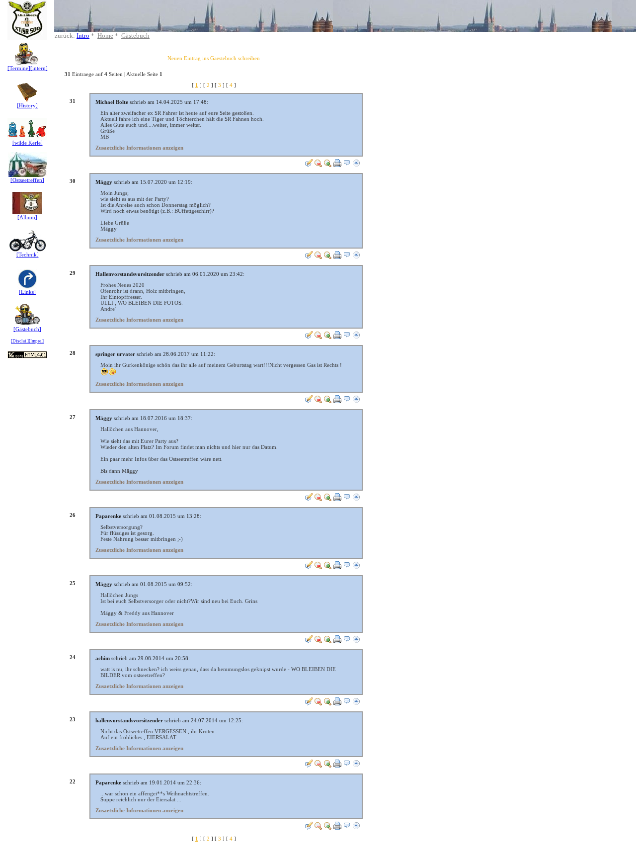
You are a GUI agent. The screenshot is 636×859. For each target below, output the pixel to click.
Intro (83, 35)
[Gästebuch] (27, 329)
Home (105, 35)
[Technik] (27, 255)
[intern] (39, 68)
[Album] (27, 217)
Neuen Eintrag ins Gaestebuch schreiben (213, 58)
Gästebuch (135, 35)
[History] (27, 105)
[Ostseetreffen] (27, 180)
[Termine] (18, 68)
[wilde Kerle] (27, 143)
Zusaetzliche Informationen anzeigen (139, 148)
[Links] (27, 292)
